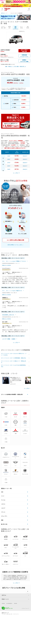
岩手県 (8, 162)
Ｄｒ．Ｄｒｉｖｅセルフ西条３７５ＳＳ (14, 261)
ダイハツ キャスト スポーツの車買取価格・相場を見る (13, 358)
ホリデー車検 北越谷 (9, 339)
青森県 (8, 159)
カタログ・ (3, 27)
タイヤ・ (21, 27)
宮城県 (8, 169)
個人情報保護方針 (9, 603)
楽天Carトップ (4, 13)
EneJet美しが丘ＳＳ (8, 315)
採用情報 (15, 603)
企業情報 (3, 603)
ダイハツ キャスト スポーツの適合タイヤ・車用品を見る (13, 361)
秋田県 (8, 165)
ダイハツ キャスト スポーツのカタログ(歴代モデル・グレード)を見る (13, 354)
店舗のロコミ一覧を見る (6, 265)
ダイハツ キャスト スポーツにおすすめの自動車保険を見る (13, 366)
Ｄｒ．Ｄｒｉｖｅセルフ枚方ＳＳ (12, 290)
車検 (15, 27)
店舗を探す (25, 159)
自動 (27, 27)
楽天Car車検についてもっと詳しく (15, 244)
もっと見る (26, 388)
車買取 (9, 27)
